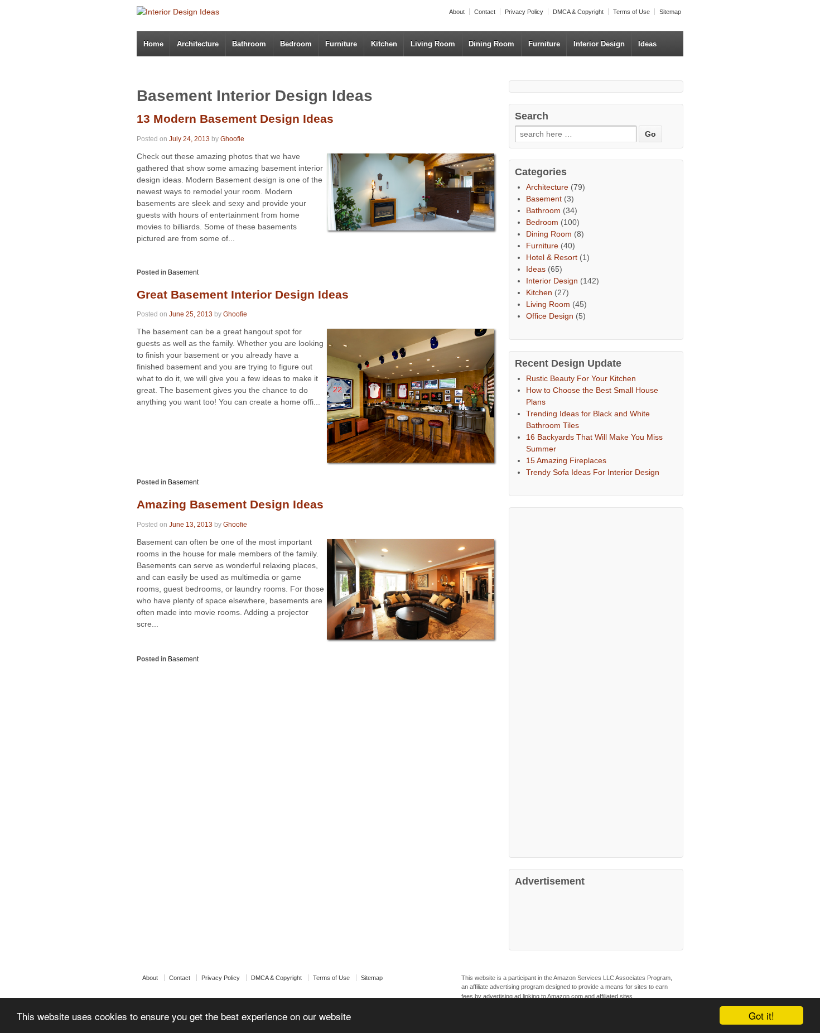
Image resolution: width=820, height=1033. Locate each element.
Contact (484, 11)
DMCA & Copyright (578, 11)
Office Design (549, 315)
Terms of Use (631, 11)
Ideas (647, 44)
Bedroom (296, 44)
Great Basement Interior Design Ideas (243, 294)
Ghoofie (232, 139)
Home (153, 44)
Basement (183, 272)
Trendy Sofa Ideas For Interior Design (592, 472)
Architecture (198, 44)
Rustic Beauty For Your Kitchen (581, 378)
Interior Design (599, 44)
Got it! (761, 1015)
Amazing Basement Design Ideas (230, 504)
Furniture (341, 44)
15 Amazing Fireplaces (566, 460)
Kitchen (384, 44)
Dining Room (491, 44)
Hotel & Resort (551, 257)
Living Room (433, 44)
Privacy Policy (524, 11)
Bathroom (249, 44)
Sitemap (670, 11)
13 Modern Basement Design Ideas (235, 118)
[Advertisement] (598, 680)
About (457, 11)
